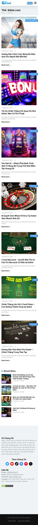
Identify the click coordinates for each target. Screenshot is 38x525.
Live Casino (33, 74)
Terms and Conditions (24, 521)
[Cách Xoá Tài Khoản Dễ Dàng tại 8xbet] (6, 416)
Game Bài (34, 236)
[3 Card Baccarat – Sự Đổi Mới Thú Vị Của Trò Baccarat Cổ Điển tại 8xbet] (19, 243)
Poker (35, 279)
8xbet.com (14, 445)
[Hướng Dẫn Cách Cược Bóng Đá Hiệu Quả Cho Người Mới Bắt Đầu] (19, 32)
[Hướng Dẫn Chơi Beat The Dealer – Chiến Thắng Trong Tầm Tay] (19, 332)
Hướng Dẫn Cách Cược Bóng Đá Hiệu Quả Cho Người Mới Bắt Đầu (18, 55)
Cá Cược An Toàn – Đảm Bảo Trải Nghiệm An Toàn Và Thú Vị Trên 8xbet (24, 388)
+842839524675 (12, 472)
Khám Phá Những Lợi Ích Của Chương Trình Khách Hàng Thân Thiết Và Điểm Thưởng (24, 377)
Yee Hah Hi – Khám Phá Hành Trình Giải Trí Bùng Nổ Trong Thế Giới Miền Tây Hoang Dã (18, 166)
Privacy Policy (12, 521)
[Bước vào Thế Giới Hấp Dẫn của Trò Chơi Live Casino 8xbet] (6, 405)
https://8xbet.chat (15, 477)
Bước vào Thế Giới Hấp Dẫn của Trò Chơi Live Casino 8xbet (24, 398)
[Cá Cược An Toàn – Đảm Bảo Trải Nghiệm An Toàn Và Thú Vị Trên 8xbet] (6, 394)
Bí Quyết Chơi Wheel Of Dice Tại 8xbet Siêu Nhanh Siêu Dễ (18, 217)
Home (3, 13)
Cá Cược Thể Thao (32, 20)
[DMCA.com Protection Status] (7, 487)
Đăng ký (28, 4)
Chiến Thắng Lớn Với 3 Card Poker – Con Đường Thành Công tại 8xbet (18, 305)
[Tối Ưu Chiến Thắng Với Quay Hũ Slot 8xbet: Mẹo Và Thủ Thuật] (19, 87)
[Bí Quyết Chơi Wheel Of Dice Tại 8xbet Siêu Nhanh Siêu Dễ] (19, 196)
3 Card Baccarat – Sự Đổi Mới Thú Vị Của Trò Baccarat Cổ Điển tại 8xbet (18, 261)
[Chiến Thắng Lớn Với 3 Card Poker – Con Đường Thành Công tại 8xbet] (19, 287)
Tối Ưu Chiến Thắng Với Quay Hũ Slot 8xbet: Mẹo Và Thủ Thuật (18, 112)
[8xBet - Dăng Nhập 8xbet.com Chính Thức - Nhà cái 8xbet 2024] (6, 2)
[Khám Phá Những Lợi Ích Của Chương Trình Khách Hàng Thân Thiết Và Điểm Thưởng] (6, 383)
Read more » (5, 65)
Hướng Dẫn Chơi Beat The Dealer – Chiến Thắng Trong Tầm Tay (17, 350)
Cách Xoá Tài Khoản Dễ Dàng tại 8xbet (24, 409)
